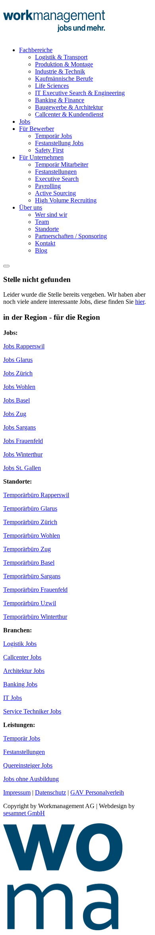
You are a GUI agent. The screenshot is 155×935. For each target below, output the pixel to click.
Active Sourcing (55, 193)
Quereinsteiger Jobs (27, 765)
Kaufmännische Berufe (64, 78)
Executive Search (57, 178)
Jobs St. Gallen (22, 468)
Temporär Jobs (53, 135)
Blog (41, 250)
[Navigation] (6, 266)
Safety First (49, 150)
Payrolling (48, 186)
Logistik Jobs (20, 643)
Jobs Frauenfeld (23, 440)
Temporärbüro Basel (28, 562)
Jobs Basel (16, 400)
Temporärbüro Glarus (30, 508)
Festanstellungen (56, 171)
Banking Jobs (20, 684)
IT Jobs (12, 697)
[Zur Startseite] (54, 36)
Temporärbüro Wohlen (31, 535)
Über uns (30, 207)
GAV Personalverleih (97, 792)
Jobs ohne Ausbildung (31, 779)
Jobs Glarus (18, 359)
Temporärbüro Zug (27, 549)
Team (42, 221)
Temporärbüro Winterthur (35, 616)
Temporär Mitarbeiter (61, 164)
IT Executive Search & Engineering (80, 92)
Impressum (17, 792)
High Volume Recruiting (66, 200)
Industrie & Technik (60, 71)
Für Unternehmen (41, 157)
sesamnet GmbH (24, 813)
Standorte (47, 228)
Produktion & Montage (64, 64)
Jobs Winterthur (23, 454)
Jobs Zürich (18, 373)
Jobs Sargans (19, 427)
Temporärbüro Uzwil (29, 603)
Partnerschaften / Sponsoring (71, 236)
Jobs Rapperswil (24, 346)
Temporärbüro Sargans (31, 576)
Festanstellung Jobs (59, 143)
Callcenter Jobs (22, 657)
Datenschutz (50, 792)
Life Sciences (52, 85)
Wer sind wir (51, 214)
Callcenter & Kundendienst (69, 114)
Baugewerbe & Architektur (69, 107)
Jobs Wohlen (19, 386)
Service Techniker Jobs (32, 711)
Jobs (24, 121)
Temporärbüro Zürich (30, 522)
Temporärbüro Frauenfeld (35, 589)
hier (139, 301)
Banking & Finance (59, 100)
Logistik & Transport (61, 57)
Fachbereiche (35, 50)
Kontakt (45, 243)
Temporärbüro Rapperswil (36, 495)
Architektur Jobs (24, 670)
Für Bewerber (36, 128)
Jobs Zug (14, 413)
